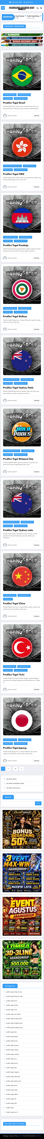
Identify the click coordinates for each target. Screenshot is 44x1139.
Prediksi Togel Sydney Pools (18, 387)
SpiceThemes (38, 1136)
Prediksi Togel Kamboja (15, 245)
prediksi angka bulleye (10, 308)
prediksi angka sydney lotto (11, 522)
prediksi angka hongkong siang (12, 166)
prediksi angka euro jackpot (13, 1014)
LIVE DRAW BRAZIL (11, 779)
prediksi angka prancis (12, 1063)
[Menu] (3, 8)
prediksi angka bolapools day (12, 450)
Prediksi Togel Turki (13, 674)
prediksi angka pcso (11, 1059)
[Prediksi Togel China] (22, 572)
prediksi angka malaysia (12, 1050)
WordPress (20, 1136)
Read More (36, 115)
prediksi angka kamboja (10, 237)
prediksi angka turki (24, 666)
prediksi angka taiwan (11, 1085)
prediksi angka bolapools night (14, 996)
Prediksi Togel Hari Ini (20, 98)
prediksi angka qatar (11, 1068)
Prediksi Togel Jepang (15, 747)
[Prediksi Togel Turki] (22, 643)
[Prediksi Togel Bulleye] (22, 285)
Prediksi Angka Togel (24, 94)
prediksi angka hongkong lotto (14, 1019)
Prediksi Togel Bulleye (28, 16)
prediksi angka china (10, 595)
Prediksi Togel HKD (13, 174)
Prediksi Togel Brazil (14, 102)
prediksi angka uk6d (11, 1103)
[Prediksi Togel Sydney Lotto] (22, 498)
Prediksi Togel (8, 98)
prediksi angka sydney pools (11, 379)
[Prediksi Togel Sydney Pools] (22, 356)
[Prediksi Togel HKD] (22, 142)
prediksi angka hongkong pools (14, 1023)
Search (8, 797)
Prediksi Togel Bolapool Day (18, 458)
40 (15, 769)
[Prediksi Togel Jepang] (22, 716)
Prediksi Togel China (14, 603)
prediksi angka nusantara (12, 1054)
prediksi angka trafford (12, 1094)
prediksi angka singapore (12, 1072)
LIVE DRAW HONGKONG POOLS (15, 783)
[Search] (37, 8)
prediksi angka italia (11, 1032)
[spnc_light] (41, 8)
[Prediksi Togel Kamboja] (22, 214)
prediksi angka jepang (10, 739)
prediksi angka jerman (12, 1041)
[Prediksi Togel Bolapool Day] (22, 427)
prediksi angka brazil (10, 94)
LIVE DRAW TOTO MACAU (13, 788)
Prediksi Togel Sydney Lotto (18, 530)
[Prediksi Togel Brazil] (22, 71)
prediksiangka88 (12, 115)
